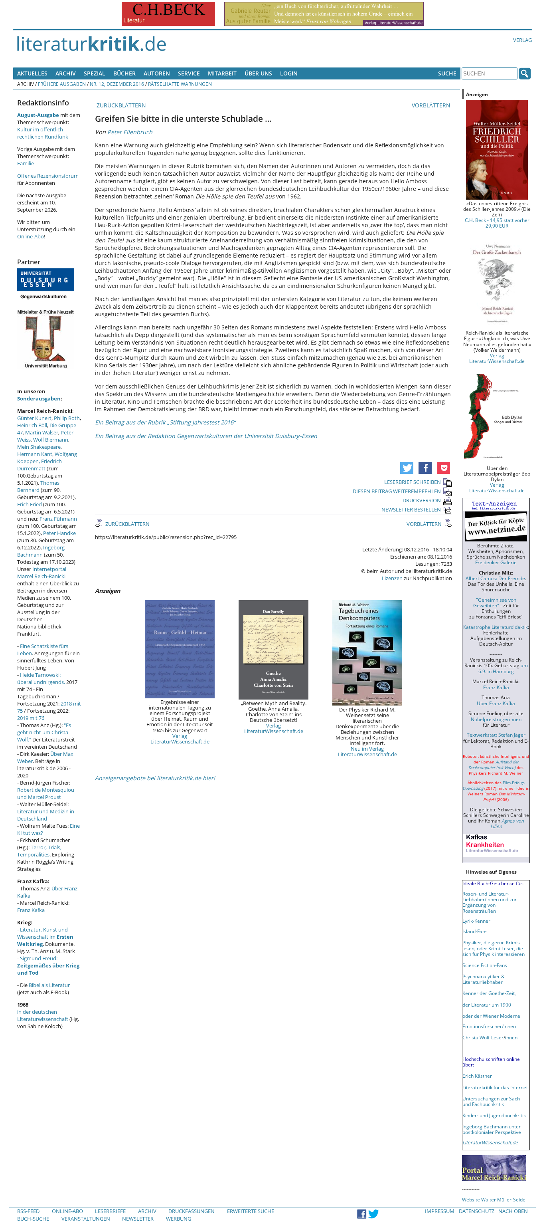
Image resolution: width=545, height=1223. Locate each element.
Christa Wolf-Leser (483, 1037)
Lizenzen (392, 578)
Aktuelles (32, 73)
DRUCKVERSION (422, 500)
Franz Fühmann (58, 518)
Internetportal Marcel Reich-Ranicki (41, 572)
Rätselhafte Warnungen (180, 84)
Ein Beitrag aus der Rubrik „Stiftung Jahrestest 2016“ (165, 422)
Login (289, 73)
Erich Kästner (477, 1075)
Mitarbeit (222, 73)
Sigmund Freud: (48, 965)
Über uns (258, 73)
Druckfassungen (191, 1211)
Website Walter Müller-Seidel (494, 1199)
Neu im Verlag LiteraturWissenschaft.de (367, 751)
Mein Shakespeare (39, 446)
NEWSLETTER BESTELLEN (411, 509)
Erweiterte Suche (250, 1211)
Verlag (522, 40)
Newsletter (138, 1218)
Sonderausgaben (39, 398)
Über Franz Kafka (496, 703)
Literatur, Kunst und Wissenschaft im (45, 936)
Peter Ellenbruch (129, 132)
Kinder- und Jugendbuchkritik (494, 1115)
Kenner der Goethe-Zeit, (489, 993)
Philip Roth (67, 418)
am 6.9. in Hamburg (503, 668)
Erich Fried (29, 504)
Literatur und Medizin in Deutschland (45, 815)
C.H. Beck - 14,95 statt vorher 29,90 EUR (497, 223)
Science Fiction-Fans (484, 965)
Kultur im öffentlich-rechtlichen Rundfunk (42, 133)
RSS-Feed (28, 1211)
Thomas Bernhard (38, 486)
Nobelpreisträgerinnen (496, 719)
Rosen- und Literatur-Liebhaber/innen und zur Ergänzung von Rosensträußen (489, 902)
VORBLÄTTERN (432, 105)
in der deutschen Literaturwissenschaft (42, 1015)
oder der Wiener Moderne (491, 1016)
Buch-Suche (33, 1218)
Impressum (439, 1211)
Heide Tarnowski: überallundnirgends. (41, 678)
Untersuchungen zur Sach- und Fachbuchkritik (491, 1101)
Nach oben (513, 1211)
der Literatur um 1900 (486, 1004)
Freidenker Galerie (496, 562)
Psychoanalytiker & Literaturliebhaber (483, 979)
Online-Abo (30, 236)
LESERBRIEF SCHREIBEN (412, 482)
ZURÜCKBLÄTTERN (120, 105)
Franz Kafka (31, 910)
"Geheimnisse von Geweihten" (494, 603)
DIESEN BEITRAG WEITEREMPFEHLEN (397, 491)
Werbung (178, 1218)
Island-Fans (475, 931)
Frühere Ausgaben (62, 84)
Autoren (157, 73)
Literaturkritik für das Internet (495, 1087)
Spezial (94, 73)
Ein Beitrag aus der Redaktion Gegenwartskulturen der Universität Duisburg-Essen (206, 436)
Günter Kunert (34, 418)
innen (511, 1037)
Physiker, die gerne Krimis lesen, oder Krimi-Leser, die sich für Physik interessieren (493, 948)
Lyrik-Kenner (476, 921)
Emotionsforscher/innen (489, 1026)
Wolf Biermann (50, 439)
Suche (447, 73)
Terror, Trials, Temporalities (39, 851)
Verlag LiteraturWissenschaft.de (179, 738)
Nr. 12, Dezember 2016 (117, 84)
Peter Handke (59, 533)
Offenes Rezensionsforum (48, 175)
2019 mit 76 (30, 718)
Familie (25, 163)
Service (189, 73)
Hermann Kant (34, 454)
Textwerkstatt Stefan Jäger (496, 734)
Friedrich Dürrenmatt (39, 465)
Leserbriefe (110, 1211)
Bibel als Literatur (49, 985)
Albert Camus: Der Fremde (495, 578)
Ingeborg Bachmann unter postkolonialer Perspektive (491, 1129)
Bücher (124, 73)
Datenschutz (476, 1211)
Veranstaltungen (85, 1218)
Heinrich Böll (32, 425)
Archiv (65, 73)
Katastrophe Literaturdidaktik (495, 627)
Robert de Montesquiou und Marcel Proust (45, 793)
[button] (406, 468)
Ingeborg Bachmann (41, 551)
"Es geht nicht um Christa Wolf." (44, 732)
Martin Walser (41, 432)
